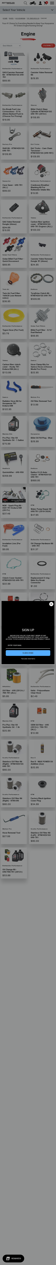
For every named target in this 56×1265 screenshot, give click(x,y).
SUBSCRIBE (28, 652)
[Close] (51, 604)
